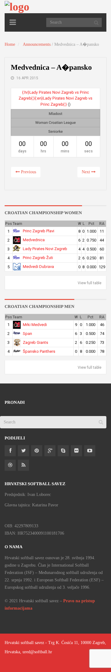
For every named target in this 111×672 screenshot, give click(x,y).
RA (102, 224)
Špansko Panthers (39, 351)
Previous (28, 172)
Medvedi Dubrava (38, 266)
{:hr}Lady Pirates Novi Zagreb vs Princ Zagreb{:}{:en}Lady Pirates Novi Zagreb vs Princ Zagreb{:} (55, 98)
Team (17, 224)
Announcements (37, 44)
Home (10, 44)
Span (27, 333)
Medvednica (34, 240)
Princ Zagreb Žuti (38, 257)
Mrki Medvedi (35, 324)
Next (86, 172)
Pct (91, 224)
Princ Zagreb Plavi (38, 231)
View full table (89, 283)
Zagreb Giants (35, 342)
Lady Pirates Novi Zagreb (45, 248)
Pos (8, 224)
